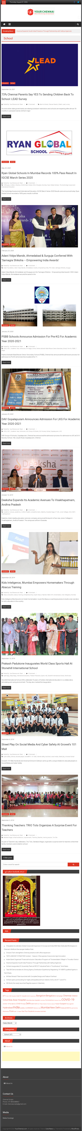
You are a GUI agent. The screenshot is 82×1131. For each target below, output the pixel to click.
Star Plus (25, 1012)
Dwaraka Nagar (50, 513)
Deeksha (43, 513)
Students (31, 1012)
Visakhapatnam (6, 515)
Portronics (6, 1012)
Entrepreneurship (28, 596)
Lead (64, 105)
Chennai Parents (53, 105)
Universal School (69, 758)
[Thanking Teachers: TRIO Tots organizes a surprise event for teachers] (40, 797)
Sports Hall (44, 677)
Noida (62, 1009)
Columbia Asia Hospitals (33, 1001)
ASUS (28, 997)
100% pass (7, 186)
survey (68, 105)
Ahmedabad (29, 269)
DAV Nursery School (44, 432)
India (16, 1008)
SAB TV (16, 1012)
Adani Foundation (9, 269)
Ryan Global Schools (53, 186)
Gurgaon (63, 1005)
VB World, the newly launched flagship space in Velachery (25, 984)
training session (47, 838)
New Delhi (55, 1008)
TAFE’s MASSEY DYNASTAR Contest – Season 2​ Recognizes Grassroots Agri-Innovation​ (36, 957)
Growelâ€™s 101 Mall (30, 758)
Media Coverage (8, 1119)
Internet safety (41, 758)
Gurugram (70, 1005)
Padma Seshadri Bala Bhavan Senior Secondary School (52, 349)
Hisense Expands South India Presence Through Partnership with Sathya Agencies (33, 964)
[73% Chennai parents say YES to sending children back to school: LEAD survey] (40, 66)
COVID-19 (68, 1001)
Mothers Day (37, 1009)
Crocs (24, 1005)
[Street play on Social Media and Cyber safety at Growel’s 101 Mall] (40, 716)
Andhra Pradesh (25, 513)
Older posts (8, 859)
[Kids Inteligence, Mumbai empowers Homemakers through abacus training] (40, 554)
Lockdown (29, 1009)
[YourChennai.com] (4, 24)
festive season (51, 1005)
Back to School (44, 105)
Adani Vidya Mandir (19, 269)
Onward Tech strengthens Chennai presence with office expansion (28, 954)
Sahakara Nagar (8, 838)
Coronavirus (49, 1001)
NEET (73, 513)
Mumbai (44, 186)
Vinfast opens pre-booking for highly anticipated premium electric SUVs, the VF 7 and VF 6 (36, 981)
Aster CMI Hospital (11, 997)
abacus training (18, 596)
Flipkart (57, 1005)
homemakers (57, 596)
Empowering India (43, 269)
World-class (68, 677)
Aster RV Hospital (21, 997)
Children (75, 997)
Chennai (67, 997)
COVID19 (19, 1005)
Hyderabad (8, 1009)
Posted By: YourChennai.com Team (13, 105)
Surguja (68, 269)
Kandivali (48, 758)
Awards (35, 269)
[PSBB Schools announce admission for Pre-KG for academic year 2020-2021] (40, 308)
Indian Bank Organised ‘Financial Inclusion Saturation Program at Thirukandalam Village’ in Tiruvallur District (42, 960)
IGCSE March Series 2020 (28, 186)
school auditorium (18, 838)
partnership (74, 1009)
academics (18, 513)
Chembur (17, 186)
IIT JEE (57, 513)
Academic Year (15, 349)
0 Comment (31, 105)
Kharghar (38, 186)
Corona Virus (57, 1001)
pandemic (67, 1009)
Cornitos (42, 1001)
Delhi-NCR (34, 1005)
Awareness (33, 997)
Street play (61, 758)
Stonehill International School (56, 677)
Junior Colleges (64, 513)
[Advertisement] (41, 1057)
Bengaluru (50, 997)
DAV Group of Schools (32, 432)
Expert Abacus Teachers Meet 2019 (43, 596)
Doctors (45, 1005)
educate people (20, 758)
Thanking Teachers (37, 838)
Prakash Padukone (35, 677)
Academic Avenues (9, 513)
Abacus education (9, 596)
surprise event (27, 838)
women (43, 1012)
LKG (60, 432)
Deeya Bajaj (13, 677)
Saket (19, 1012)
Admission (23, 349)
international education (23, 677)
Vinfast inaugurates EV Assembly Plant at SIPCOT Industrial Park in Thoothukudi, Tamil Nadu (37, 967)
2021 (8, 349)
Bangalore (41, 997)
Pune (11, 1012)
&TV (4, 997)
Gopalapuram (55, 432)
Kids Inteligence (66, 596)
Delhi (28, 1004)
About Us (9, 1048)
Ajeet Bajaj (6, 677)
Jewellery (22, 1009)
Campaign (59, 997)
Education (5, 84)
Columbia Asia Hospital (14, 1001)
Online (34, 349)
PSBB (73, 349)
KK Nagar (29, 349)
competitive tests (35, 513)
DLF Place (40, 1005)
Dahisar (13, 758)
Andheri (12, 186)
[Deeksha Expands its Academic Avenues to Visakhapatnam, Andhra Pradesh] (37, 472)
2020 (5, 349)
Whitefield (37, 1012)
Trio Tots (55, 838)
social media (54, 758)
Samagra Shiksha (60, 269)
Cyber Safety (7, 758)
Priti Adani (52, 269)
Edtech (60, 105)
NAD (70, 513)
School (13, 84)
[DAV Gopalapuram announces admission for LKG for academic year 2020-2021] (36, 391)
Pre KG (69, 349)
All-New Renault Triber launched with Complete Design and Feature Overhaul (31, 977)
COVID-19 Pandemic (9, 1005)
